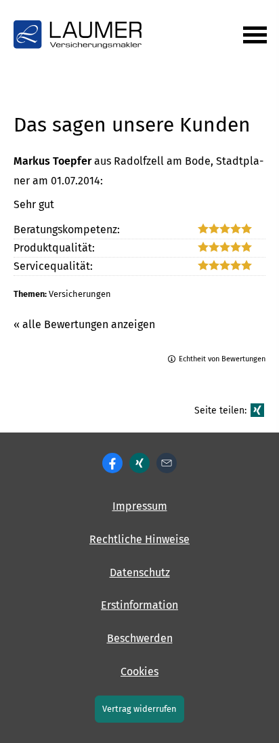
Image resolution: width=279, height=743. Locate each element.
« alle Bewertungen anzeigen (84, 324)
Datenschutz (140, 572)
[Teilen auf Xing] (257, 410)
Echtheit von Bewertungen (222, 359)
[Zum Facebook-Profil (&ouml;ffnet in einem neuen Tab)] (112, 463)
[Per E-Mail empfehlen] (166, 463)
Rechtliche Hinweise (139, 539)
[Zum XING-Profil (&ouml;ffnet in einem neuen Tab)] (139, 463)
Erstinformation (139, 605)
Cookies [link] (139, 671)
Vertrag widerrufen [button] (139, 709)
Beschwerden (140, 638)
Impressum (139, 506)
